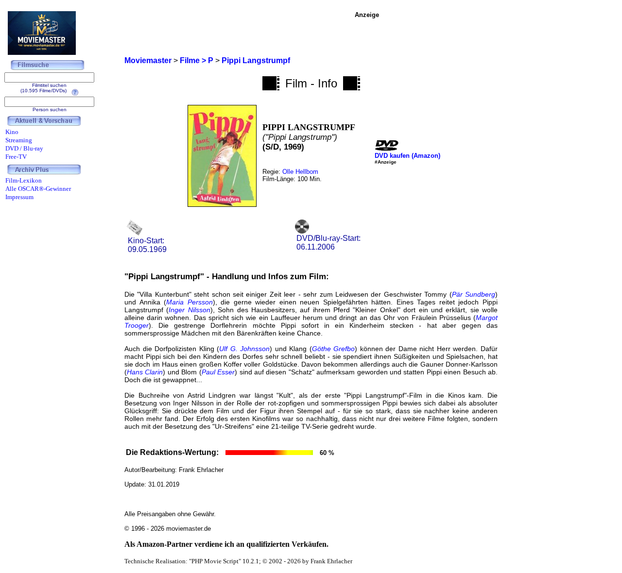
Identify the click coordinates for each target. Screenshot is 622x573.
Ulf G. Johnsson (244, 349)
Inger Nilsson (189, 310)
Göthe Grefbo (333, 349)
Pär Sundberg (473, 294)
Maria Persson (189, 302)
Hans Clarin (145, 372)
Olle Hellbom (300, 171)
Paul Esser (218, 372)
